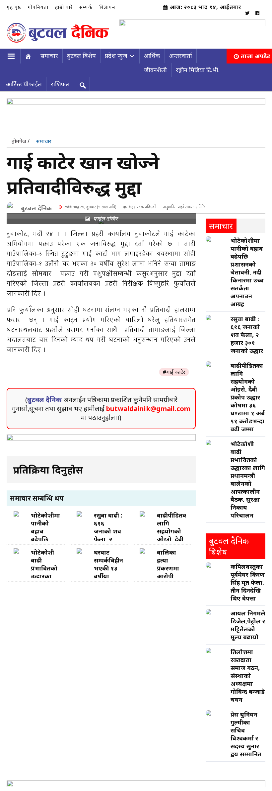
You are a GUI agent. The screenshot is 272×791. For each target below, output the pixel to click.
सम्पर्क (86, 7)
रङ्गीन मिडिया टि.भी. (198, 67)
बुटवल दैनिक (36, 205)
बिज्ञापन (107, 7)
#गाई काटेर (174, 369)
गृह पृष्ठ (14, 7)
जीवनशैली (155, 67)
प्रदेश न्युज (116, 53)
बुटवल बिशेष (81, 53)
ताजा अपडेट (255, 53)
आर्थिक (152, 53)
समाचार (49, 53)
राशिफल (60, 81)
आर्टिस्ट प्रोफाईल (24, 81)
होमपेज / (21, 138)
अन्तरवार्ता (180, 53)
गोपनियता (38, 7)
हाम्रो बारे (64, 7)
